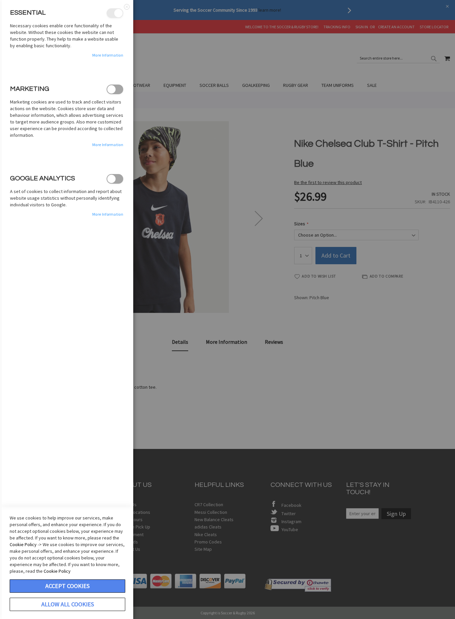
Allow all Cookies (67, 604)
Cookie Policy (23, 544)
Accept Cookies (67, 586)
